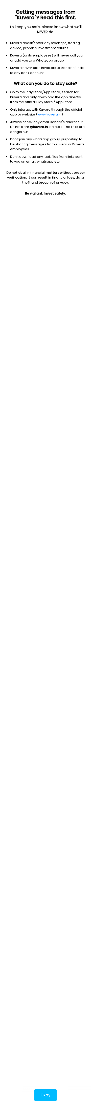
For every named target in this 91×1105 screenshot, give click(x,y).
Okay (45, 1095)
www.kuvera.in (49, 114)
